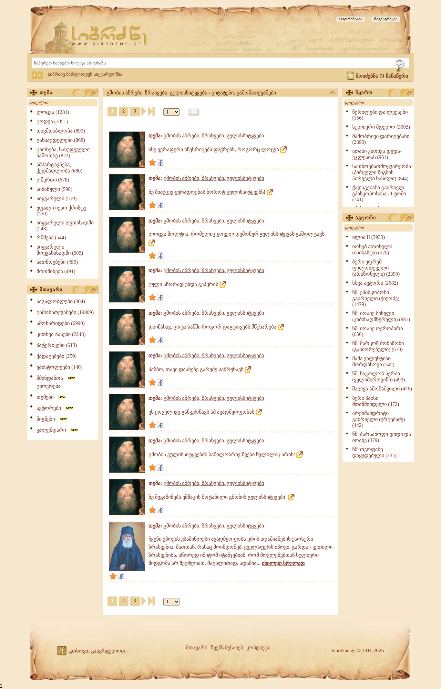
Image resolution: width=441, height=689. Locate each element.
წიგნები (47, 419)
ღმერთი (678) (52, 179)
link (168, 162)
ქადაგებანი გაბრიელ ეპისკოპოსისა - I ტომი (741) (379, 193)
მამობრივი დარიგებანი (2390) (380, 139)
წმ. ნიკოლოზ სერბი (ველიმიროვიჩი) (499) (378, 376)
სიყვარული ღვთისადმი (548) (65, 225)
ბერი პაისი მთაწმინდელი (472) (375, 401)
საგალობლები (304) (60, 301)
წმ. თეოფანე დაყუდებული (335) (374, 452)
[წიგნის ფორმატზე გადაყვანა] (193, 112)
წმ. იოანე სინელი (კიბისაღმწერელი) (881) (381, 316)
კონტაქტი (258, 647)
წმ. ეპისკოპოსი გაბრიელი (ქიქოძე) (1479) (375, 298)
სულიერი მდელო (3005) (381, 127)
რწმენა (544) (51, 237)
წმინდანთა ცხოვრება (51, 382)
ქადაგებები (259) (56, 356)
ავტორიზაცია (350, 19)
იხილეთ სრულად (283, 563)
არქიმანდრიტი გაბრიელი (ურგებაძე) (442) (378, 419)
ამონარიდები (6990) (60, 323)
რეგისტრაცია (385, 19)
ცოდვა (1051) (52, 121)
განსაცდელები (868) (60, 140)
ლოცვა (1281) (52, 112)
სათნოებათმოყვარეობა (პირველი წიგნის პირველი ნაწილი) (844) (381, 172)
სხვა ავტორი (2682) (375, 283)
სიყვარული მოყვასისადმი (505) (59, 250)
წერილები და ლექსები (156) (380, 115)
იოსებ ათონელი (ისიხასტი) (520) (372, 249)
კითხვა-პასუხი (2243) (61, 334)
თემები (46, 397)
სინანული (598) (54, 189)
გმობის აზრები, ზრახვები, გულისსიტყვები (213, 135)
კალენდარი (53, 430)
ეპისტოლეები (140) (59, 367)
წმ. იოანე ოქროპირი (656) (377, 331)
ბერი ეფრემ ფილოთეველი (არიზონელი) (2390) (376, 268)
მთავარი (51, 289)
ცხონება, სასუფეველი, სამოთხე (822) (63, 152)
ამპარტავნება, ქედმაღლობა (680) (59, 167)
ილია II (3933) (368, 237)
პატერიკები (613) (56, 345)
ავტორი (365, 217)
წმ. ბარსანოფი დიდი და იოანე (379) (381, 437)
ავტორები (50, 408)
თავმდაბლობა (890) (60, 130)
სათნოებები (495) (57, 262)
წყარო (364, 92)
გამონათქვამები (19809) (65, 312)
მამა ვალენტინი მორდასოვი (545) (373, 361)
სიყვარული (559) (56, 198)
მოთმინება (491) (55, 271)
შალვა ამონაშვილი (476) (382, 388)
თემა (46, 92)
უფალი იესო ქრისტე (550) (61, 210)
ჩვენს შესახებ (227, 647)
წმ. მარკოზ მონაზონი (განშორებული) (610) (378, 346)
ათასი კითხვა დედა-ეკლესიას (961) (377, 154)
